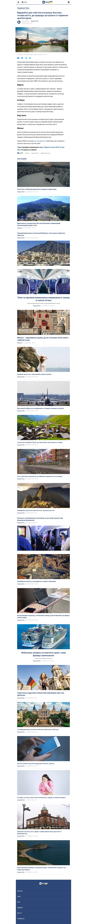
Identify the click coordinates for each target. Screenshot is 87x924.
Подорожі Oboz (34, 21)
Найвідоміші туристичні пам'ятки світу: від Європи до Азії (35, 510)
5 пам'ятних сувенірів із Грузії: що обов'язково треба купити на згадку (39, 442)
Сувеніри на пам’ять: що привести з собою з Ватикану (36, 581)
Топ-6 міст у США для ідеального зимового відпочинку (36, 189)
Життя (19, 913)
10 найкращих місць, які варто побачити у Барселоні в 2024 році (38, 729)
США (19, 896)
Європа (19, 891)
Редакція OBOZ (25, 21)
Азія (18, 902)
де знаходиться (39, 141)
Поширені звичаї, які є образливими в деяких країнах (34, 374)
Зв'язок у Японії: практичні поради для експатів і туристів (35, 763)
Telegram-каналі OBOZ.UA (52, 147)
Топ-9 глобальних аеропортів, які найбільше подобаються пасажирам (39, 476)
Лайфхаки (20, 918)
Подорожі (19, 228)
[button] (41, 39)
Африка (20, 907)
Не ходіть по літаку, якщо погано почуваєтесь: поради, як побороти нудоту (41, 797)
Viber (18, 150)
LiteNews (27, 153)
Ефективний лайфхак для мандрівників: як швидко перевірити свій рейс (40, 408)
